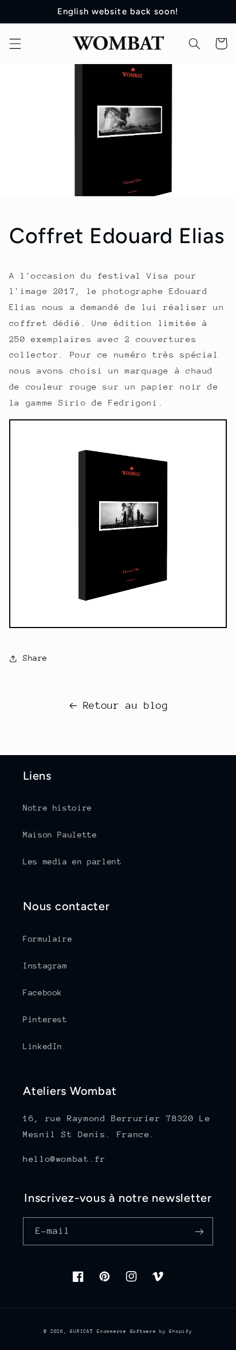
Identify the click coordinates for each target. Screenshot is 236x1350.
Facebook (42, 992)
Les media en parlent (72, 861)
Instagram (45, 965)
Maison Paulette (60, 834)
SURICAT (81, 1331)
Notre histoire (57, 807)
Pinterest (45, 1019)
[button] (15, 43)
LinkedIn (42, 1046)
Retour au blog (125, 705)
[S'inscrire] (199, 1231)
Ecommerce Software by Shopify (144, 1331)
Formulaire (47, 938)
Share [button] (35, 657)
